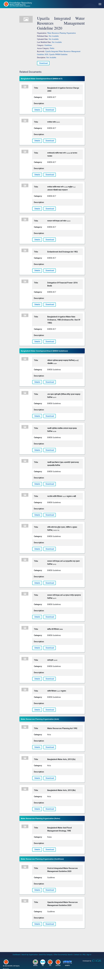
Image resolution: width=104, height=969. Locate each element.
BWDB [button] (35, 965)
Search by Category (46, 954)
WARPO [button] (67, 965)
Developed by (87, 961)
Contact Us (78, 954)
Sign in (89, 954)
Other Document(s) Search (63, 954)
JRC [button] (50, 965)
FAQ (84, 954)
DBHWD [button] (58, 965)
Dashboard (16, 954)
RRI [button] (43, 965)
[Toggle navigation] (99, 4)
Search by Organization (29, 954)
